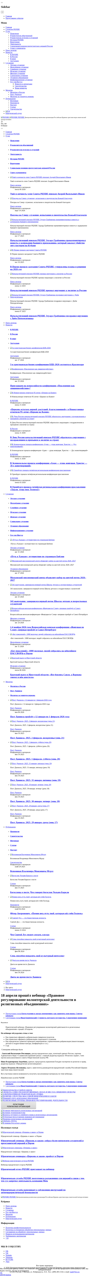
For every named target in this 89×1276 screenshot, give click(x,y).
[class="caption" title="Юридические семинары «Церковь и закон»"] (19, 1148)
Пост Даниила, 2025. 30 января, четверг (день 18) (35, 801)
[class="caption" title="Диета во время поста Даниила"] (23, 960)
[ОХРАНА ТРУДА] (9, 1121)
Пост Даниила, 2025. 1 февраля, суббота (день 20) (35, 759)
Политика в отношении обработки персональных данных (28, 1230)
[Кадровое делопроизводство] (13, 1113)
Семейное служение (18, 69)
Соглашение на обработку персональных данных (25, 1232)
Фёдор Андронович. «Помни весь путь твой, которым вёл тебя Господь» (46, 913)
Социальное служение (19, 76)
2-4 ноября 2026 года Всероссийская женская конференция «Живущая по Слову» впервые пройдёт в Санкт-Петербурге (47, 628)
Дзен (7, 1262)
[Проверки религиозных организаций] (16, 1119)
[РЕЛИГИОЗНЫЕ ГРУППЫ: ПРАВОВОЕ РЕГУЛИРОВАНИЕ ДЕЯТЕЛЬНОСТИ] (34, 1100)
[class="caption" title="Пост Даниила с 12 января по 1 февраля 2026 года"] (31, 700)
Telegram (9, 1257)
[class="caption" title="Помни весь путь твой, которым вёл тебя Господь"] (30, 897)
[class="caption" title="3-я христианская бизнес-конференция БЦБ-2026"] (30, 348)
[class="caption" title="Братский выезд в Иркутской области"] (26, 658)
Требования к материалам (16, 1236)
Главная (9, 16)
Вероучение (15, 42)
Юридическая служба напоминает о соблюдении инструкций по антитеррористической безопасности (33, 1191)
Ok (1, 1273)
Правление (14, 34)
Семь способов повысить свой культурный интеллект (37, 956)
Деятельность (15, 44)
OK (7, 1251)
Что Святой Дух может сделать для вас (29, 934)
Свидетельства (21, 86)
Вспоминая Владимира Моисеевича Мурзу (32, 871)
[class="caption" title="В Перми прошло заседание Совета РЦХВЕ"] (28, 250)
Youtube (9, 1255)
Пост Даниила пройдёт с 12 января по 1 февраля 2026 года (39, 716)
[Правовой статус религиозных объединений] (19, 1098)
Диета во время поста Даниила (25, 977)
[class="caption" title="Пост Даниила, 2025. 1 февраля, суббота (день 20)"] (30, 742)
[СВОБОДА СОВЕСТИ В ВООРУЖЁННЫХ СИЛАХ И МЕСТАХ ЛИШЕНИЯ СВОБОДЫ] (38, 1092)
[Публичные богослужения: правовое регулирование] (22, 1117)
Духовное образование (19, 78)
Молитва (9, 90)
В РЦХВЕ (14, 55)
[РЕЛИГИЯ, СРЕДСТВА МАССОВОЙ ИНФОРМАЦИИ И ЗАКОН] (28, 1096)
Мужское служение (17, 71)
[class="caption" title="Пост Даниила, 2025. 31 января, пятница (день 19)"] (31, 764)
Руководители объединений (21, 36)
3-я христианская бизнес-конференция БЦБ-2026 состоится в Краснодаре (47, 364)
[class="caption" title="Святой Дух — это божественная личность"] (28, 918)
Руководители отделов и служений (24, 38)
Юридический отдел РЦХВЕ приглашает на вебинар (27, 1169)
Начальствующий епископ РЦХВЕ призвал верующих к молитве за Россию (48, 290)
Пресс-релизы (11, 50)
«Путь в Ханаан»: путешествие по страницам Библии (37, 556)
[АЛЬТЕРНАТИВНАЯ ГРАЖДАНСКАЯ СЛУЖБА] (22, 1094)
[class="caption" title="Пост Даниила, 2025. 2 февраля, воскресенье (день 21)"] (32, 721)
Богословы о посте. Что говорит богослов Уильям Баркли (39, 892)
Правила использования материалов (20, 1234)
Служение (10, 63)
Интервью (14, 101)
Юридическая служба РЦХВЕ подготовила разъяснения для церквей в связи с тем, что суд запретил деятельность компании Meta (43, 1179)
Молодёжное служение (19, 67)
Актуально (14, 61)
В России (14, 57)
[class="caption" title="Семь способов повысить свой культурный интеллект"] (32, 939)
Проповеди (14, 103)
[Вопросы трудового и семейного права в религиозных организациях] (29, 1115)
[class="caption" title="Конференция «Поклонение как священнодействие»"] (32, 369)
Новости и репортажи (23, 84)
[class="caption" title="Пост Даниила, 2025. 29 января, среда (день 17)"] (29, 806)
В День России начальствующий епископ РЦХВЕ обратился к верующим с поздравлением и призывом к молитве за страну (48, 438)
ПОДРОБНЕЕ (5, 1275)
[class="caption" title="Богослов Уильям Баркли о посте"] (24, 876)
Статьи (13, 107)
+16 (7, 1238)
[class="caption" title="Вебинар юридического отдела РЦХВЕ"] (17, 1161)
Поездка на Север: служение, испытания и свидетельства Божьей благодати (48, 215)
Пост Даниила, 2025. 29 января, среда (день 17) (34, 822)
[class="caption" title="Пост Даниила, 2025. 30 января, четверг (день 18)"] (30, 785)
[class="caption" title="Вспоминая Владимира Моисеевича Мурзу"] (28, 854)
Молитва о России (17, 92)
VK (7, 1253)
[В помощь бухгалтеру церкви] (13, 1123)
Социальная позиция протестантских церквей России (31, 46)
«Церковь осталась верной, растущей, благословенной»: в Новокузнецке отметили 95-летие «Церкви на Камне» (47, 410)
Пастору (13, 105)
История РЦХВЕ (17, 40)
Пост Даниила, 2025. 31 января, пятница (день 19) (35, 780)
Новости (9, 52)
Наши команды (21, 88)
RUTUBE (9, 1259)
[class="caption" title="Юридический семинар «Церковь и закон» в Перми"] (22, 1132)
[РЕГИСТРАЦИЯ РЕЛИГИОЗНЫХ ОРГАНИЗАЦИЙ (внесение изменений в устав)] (18, 1108)
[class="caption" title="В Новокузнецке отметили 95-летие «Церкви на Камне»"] (33, 393)
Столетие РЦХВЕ (13, 29)
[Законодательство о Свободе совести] (16, 1090)
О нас (8, 31)
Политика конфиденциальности (18, 1228)
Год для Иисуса (16, 82)
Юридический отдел (14, 113)
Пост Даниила (16, 94)
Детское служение (17, 65)
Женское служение (17, 73)
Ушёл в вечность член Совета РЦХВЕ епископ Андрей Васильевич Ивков (47, 194)
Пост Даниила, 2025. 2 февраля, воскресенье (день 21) (37, 738)
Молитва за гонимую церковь (22, 97)
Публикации (11, 99)
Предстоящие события (14, 18)
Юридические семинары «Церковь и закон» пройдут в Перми (32, 1156)
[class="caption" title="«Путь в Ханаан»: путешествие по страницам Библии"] (32, 540)
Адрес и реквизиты (17, 48)
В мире (13, 59)
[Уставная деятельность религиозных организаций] (21, 1111)
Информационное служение (21, 80)
